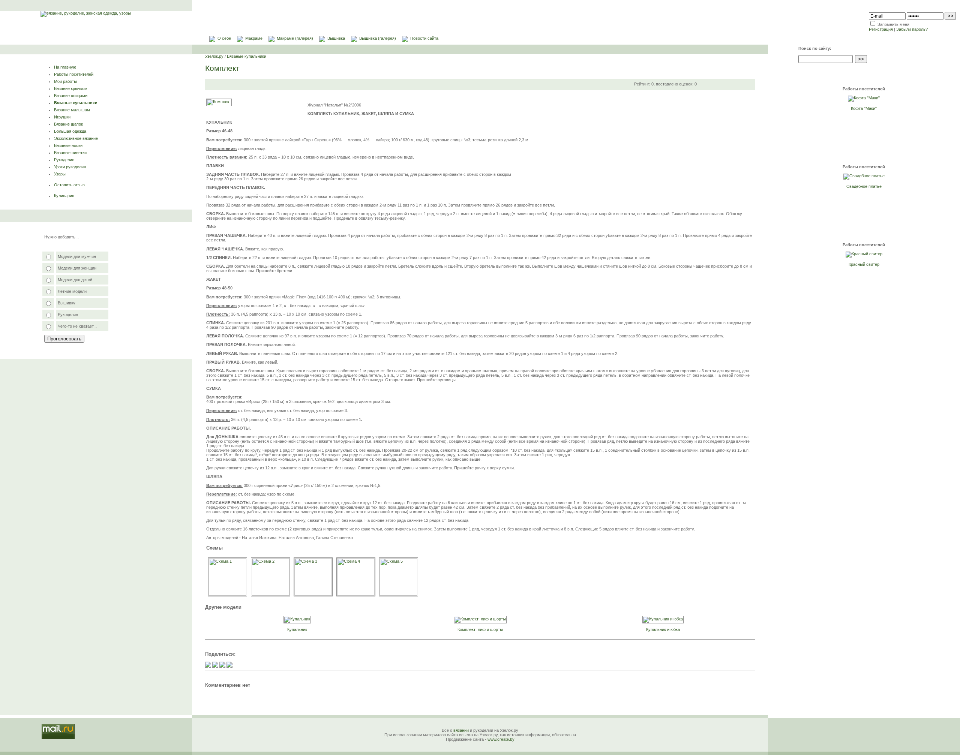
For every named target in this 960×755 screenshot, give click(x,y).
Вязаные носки (68, 145)
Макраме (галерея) (295, 38)
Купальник (297, 629)
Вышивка (336, 38)
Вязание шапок (68, 124)
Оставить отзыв (69, 185)
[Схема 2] (270, 594)
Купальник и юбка (663, 629)
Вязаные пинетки (70, 152)
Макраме (253, 38)
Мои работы (65, 81)
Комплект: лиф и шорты (480, 629)
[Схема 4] (355, 594)
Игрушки (62, 117)
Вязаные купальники (76, 102)
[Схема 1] (227, 594)
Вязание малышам (72, 110)
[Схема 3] (313, 594)
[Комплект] (219, 101)
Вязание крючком (70, 88)
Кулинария (64, 195)
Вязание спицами (70, 95)
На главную (65, 67)
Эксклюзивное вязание (76, 138)
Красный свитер (864, 264)
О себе (224, 38)
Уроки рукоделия (70, 167)
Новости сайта (424, 38)
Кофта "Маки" (864, 108)
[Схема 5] (398, 594)
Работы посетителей (73, 74)
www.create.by (501, 739)
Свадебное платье (864, 186)
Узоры (60, 174)
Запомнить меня (893, 24)
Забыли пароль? (912, 29)
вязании (461, 730)
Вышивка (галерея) (377, 38)
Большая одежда (70, 131)
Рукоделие (64, 159)
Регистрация (881, 29)
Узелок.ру (214, 56)
